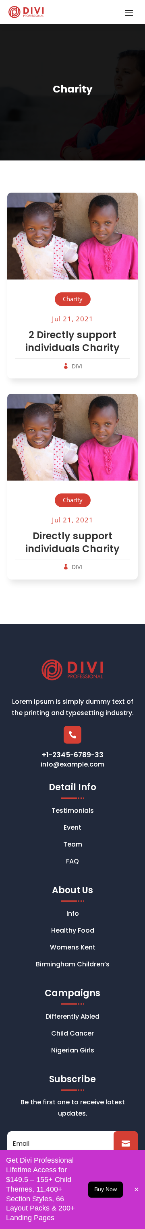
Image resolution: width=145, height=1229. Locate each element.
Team (72, 845)
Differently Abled (72, 1017)
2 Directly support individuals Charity (72, 341)
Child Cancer (72, 1034)
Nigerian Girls (72, 1051)
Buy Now (105, 1189)
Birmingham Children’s (73, 965)
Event (72, 828)
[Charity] (72, 242)
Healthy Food (72, 931)
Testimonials (73, 811)
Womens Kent (72, 948)
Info (72, 914)
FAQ (72, 862)
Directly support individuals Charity (72, 542)
